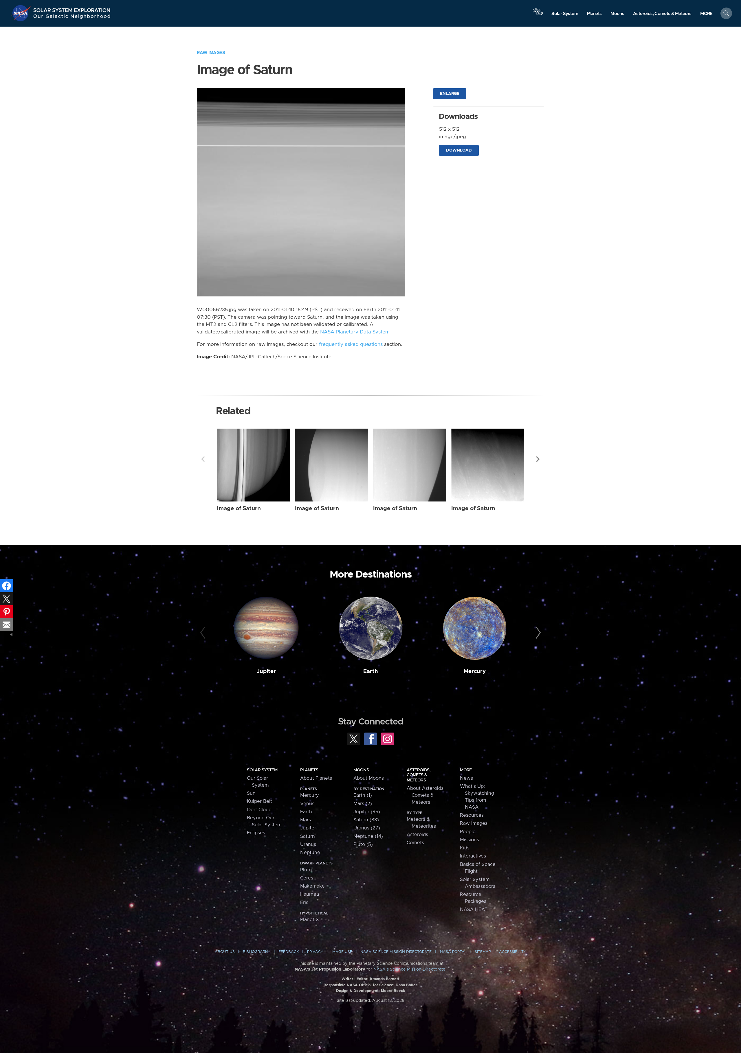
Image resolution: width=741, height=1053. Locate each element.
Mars (305, 820)
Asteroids (417, 834)
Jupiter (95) (366, 811)
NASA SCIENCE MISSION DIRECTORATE (396, 952)
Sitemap (483, 952)
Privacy (315, 952)
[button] (706, 13)
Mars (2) (362, 803)
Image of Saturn (239, 508)
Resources (472, 815)
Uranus (308, 844)
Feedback (288, 952)
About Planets (316, 778)
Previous (203, 459)
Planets (309, 770)
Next (538, 459)
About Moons (368, 778)
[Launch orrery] (538, 15)
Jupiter (266, 671)
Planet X (309, 919)
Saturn (307, 836)
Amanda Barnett (384, 979)
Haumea (309, 894)
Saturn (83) (366, 820)
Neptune (310, 852)
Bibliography (256, 952)
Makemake (312, 886)
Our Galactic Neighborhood (72, 17)
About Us (225, 952)
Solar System (262, 770)
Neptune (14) (368, 836)
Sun (251, 793)
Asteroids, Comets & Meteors (418, 775)
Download (459, 150)
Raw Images (211, 53)
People (468, 831)
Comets (415, 842)
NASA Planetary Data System (355, 332)
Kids (464, 848)
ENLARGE (449, 94)
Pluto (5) (363, 844)
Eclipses (256, 833)
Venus (307, 803)
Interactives (473, 856)
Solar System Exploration (72, 8)
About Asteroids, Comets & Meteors (426, 795)
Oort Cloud (259, 809)
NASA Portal (453, 952)
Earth (370, 671)
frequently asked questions (351, 344)
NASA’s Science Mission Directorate (409, 969)
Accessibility (512, 952)
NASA (22, 13)
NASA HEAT (473, 909)
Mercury (475, 671)
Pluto (306, 870)
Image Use (341, 952)
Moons (361, 770)
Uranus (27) (366, 828)
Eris (304, 902)
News (466, 778)
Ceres (306, 878)
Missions (469, 840)
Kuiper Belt (259, 801)
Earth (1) (362, 795)
